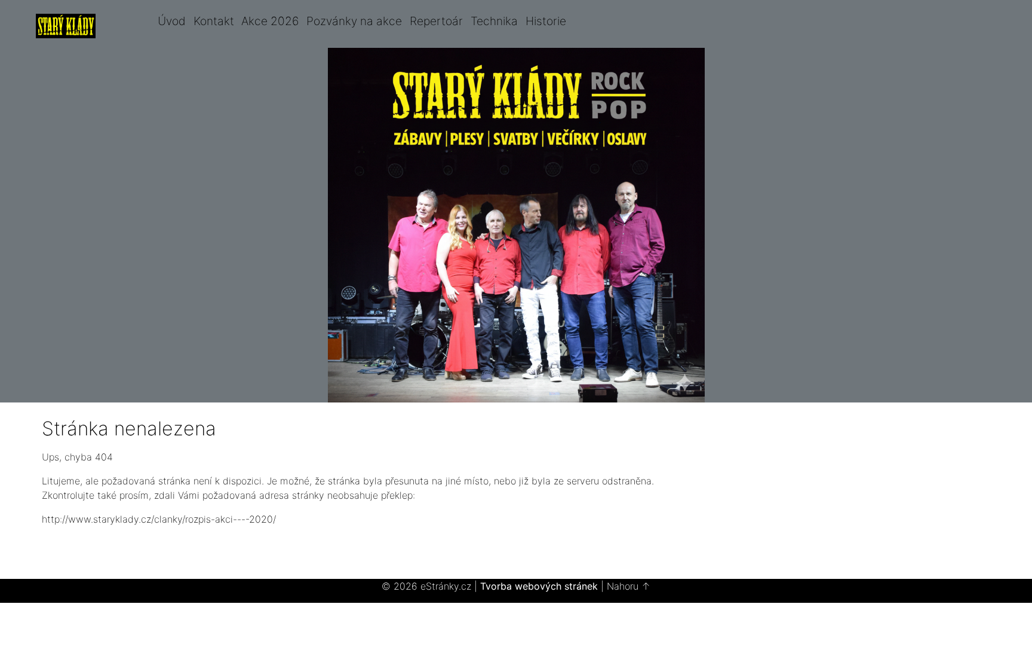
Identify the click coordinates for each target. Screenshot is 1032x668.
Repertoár (436, 21)
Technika (494, 21)
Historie (546, 21)
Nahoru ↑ (628, 586)
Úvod (172, 21)
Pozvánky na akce (354, 21)
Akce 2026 (270, 21)
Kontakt (214, 21)
